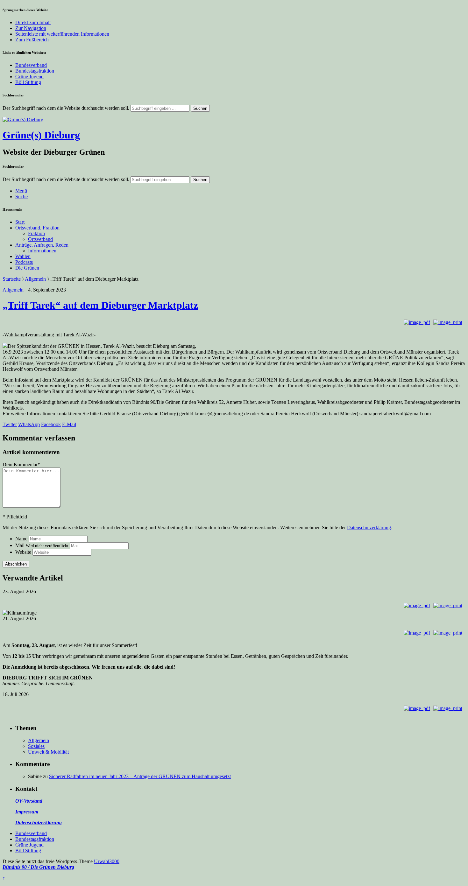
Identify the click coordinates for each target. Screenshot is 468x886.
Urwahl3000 (106, 861)
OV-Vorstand (28, 801)
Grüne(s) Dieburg (41, 135)
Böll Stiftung (28, 82)
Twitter (10, 424)
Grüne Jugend (29, 76)
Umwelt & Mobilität (48, 752)
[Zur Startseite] (23, 119)
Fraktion (36, 233)
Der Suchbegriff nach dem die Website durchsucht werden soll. (66, 108)
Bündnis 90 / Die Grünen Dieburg (38, 867)
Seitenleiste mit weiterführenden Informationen (62, 34)
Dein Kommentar (21, 464)
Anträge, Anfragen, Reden (41, 245)
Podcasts (24, 262)
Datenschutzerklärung (369, 527)
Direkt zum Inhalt (33, 22)
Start (20, 222)
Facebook (51, 424)
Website (23, 552)
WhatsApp (29, 424)
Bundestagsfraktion (34, 71)
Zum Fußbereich (32, 39)
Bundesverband (31, 65)
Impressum (26, 811)
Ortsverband (40, 239)
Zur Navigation (30, 28)
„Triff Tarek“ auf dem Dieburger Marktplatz (100, 305)
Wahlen (23, 256)
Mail (41, 545)
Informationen (42, 250)
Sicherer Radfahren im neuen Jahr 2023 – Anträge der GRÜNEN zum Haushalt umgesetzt (140, 776)
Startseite (12, 279)
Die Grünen (27, 268)
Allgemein (35, 279)
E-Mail (69, 424)
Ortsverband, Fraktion (37, 227)
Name (21, 538)
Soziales (36, 746)
